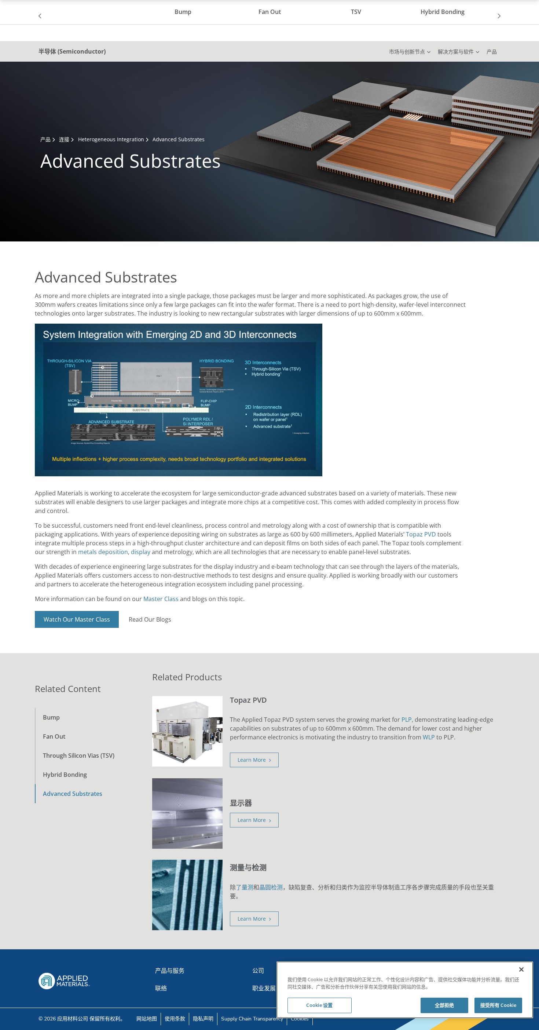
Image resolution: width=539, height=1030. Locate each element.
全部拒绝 (444, 1005)
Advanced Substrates (72, 794)
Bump (51, 717)
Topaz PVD (421, 534)
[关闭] (521, 969)
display (140, 552)
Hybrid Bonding (65, 775)
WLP (429, 737)
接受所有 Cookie (498, 1005)
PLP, (407, 720)
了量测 (244, 887)
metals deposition (103, 552)
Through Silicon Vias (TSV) (78, 755)
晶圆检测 (271, 887)
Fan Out (54, 736)
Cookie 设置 (319, 1005)
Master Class (161, 599)
